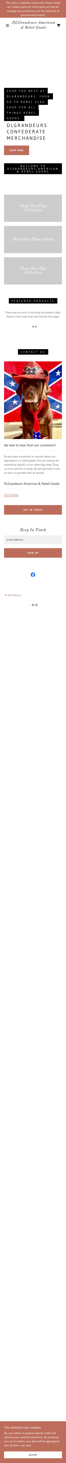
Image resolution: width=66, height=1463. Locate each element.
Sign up (33, 552)
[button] (7, 25)
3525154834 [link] (11, 495)
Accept (33, 1455)
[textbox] (33, 539)
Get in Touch (33, 509)
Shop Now (16, 150)
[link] (33, 25)
